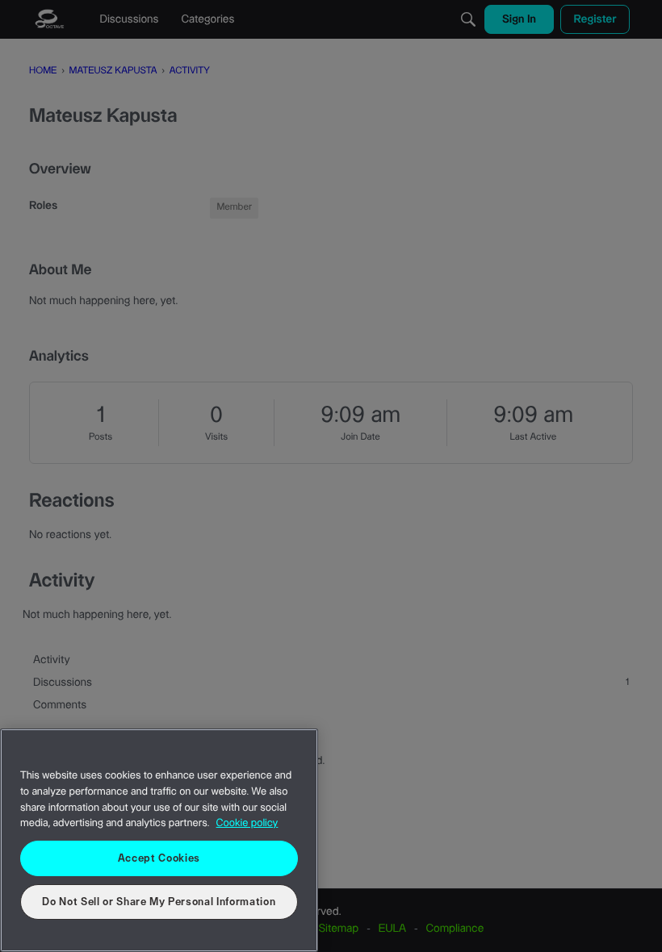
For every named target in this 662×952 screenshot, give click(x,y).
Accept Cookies (159, 858)
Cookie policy (247, 824)
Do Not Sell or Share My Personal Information (158, 902)
